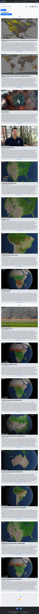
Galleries (17, 1)
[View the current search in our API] (26, 7)
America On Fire (5, 219)
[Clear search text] (35, 1)
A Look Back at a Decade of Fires (9, 364)
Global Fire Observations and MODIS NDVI (12, 579)
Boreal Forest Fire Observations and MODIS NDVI (13, 436)
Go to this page (19, 51)
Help (21, 1)
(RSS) (37, 6)
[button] (11, 14)
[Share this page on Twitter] (31, 7)
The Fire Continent (6, 290)
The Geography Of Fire (7, 328)
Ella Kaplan (25, 612)
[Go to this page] (19, 28)
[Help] (2, 4)
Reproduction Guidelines (14, 612)
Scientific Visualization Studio (4, 1)
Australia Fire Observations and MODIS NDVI (12, 471)
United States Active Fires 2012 (9, 183)
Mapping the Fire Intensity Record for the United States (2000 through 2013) (19, 40)
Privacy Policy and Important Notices (13, 611)
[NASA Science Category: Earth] (8, 41)
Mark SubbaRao (26, 611)
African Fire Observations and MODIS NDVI (12, 400)
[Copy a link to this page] (29, 7)
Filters (3, 10)
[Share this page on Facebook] (33, 7)
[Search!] (37, 1)
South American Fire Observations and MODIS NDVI (14, 507)
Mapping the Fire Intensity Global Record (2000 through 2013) (16, 76)
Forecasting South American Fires (10, 255)
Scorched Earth (5, 111)
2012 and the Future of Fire (8, 147)
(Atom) (37, 7)
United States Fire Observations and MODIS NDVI (13, 543)
